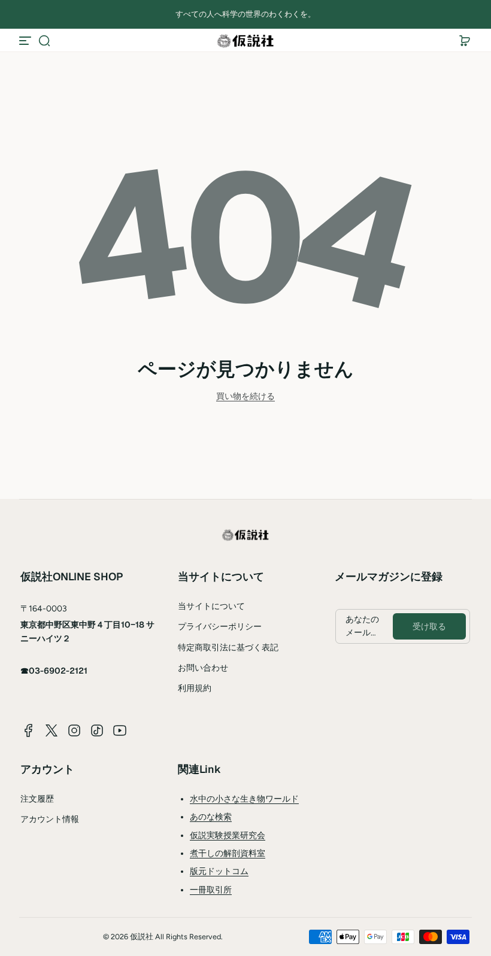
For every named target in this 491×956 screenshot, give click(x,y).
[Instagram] (74, 730)
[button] (44, 40)
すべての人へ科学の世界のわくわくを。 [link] (245, 14)
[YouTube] (120, 730)
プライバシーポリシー (220, 627)
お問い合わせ (203, 668)
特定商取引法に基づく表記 (228, 648)
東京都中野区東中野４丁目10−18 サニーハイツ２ (87, 631)
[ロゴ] (245, 40)
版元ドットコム (219, 871)
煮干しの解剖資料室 (227, 853)
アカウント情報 (49, 819)
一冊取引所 (211, 890)
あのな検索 (211, 817)
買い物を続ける (245, 396)
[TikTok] (97, 730)
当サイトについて (211, 606)
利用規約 (194, 688)
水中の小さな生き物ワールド (244, 799)
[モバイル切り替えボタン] (26, 40)
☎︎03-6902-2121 (53, 670)
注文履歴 (37, 799)
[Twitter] (51, 730)
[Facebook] (29, 730)
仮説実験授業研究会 (227, 835)
